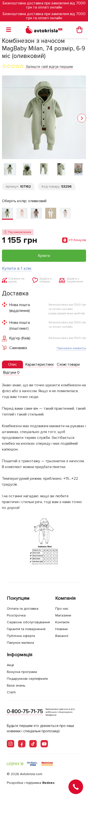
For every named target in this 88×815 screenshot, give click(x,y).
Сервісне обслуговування (28, 622)
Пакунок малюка (20, 643)
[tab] (12, 365)
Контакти (62, 622)
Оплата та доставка (22, 609)
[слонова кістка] (65, 214)
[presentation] (12, 364)
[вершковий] (21, 214)
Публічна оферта (21, 636)
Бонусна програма (22, 672)
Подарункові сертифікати (27, 679)
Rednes (48, 783)
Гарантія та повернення (26, 629)
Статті (11, 692)
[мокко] (36, 214)
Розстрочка (16, 615)
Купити (44, 255)
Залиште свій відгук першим (49, 66)
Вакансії (61, 636)
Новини (61, 629)
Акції (10, 665)
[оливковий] (7, 214)
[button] (81, 118)
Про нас (61, 609)
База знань (16, 685)
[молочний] (50, 214)
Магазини (63, 615)
